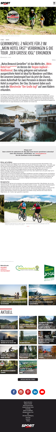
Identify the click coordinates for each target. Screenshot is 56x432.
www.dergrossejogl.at (5, 271)
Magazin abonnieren (28, 402)
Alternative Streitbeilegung (28, 416)
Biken (7, 39)
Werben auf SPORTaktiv (28, 410)
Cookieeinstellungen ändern (28, 407)
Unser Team (28, 417)
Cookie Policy (28, 409)
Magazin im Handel (28, 404)
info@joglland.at (40, 153)
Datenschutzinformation (28, 405)
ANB (28, 414)
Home (2, 39)
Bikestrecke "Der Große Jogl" (23, 86)
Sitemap (28, 421)
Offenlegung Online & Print (28, 412)
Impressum (28, 419)
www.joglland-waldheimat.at (4, 268)
